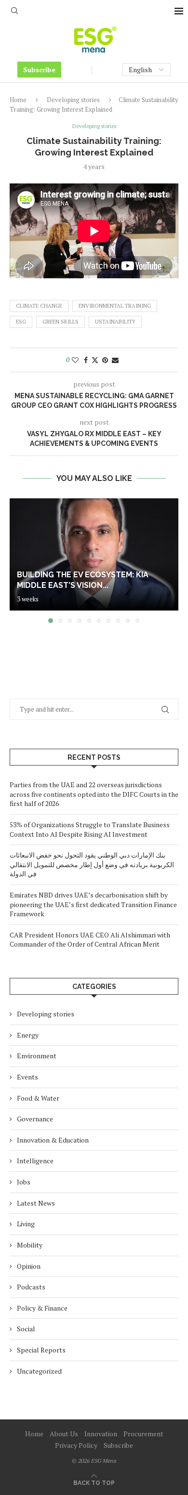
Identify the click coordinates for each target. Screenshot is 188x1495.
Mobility (29, 1244)
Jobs (23, 1181)
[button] (18, 560)
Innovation (100, 1433)
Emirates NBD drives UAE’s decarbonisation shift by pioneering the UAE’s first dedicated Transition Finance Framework (93, 904)
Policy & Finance (42, 1308)
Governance (35, 1118)
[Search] (14, 11)
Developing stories (73, 99)
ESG (21, 321)
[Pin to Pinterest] (105, 359)
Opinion (28, 1266)
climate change (39, 305)
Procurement (143, 1433)
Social (26, 1328)
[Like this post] (75, 359)
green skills (60, 321)
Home (18, 99)
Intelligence (35, 1160)
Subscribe (39, 69)
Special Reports (41, 1349)
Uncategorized (39, 1371)
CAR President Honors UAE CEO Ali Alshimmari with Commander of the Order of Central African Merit (90, 939)
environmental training (115, 305)
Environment (36, 1055)
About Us (64, 1433)
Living (26, 1223)
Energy (28, 1035)
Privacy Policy (76, 1445)
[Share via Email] (115, 359)
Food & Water (38, 1098)
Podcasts (31, 1286)
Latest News (36, 1203)
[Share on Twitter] (95, 359)
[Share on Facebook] (86, 359)
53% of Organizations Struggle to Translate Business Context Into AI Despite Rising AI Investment (90, 829)
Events (27, 1076)
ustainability (115, 321)
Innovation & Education (53, 1139)
